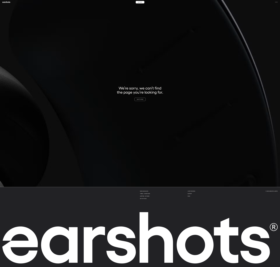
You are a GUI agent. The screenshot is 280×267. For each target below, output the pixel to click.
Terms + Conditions (145, 193)
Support (190, 193)
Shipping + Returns (144, 196)
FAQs (189, 196)
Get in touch (143, 198)
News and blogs (144, 191)
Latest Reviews (191, 191)
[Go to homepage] (6, 2)
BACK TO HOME (140, 99)
